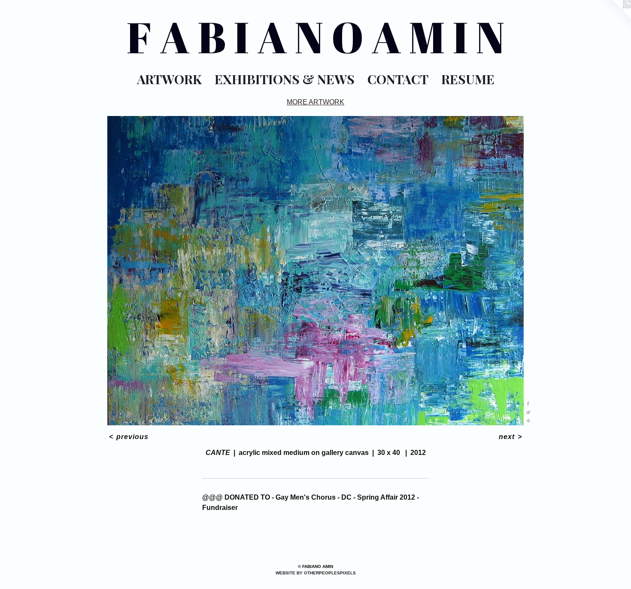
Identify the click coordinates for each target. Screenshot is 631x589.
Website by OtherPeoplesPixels (316, 573)
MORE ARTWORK (315, 102)
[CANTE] (315, 270)
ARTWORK (169, 79)
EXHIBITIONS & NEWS (285, 79)
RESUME (467, 79)
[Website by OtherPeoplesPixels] (614, 17)
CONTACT (397, 79)
